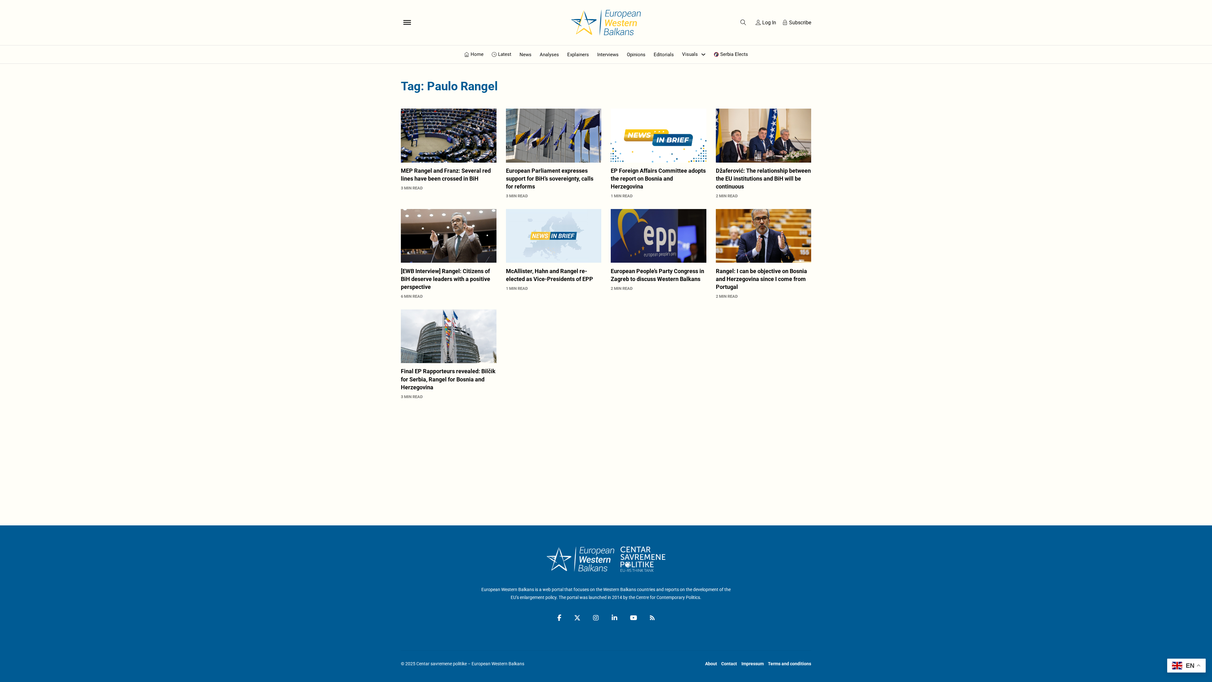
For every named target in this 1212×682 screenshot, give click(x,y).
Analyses (549, 54)
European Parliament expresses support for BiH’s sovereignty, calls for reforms (549, 178)
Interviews (608, 54)
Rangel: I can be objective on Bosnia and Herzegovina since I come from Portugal (761, 279)
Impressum (752, 664)
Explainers (578, 54)
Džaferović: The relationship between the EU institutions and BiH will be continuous (763, 178)
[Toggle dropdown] (703, 54)
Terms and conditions (789, 664)
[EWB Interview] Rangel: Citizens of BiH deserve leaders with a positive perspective (445, 279)
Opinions (636, 54)
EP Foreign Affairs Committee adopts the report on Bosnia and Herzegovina (658, 178)
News (526, 54)
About (711, 664)
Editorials (664, 54)
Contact (729, 664)
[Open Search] (743, 22)
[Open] (407, 22)
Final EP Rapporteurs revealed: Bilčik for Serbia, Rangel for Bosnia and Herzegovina (448, 379)
